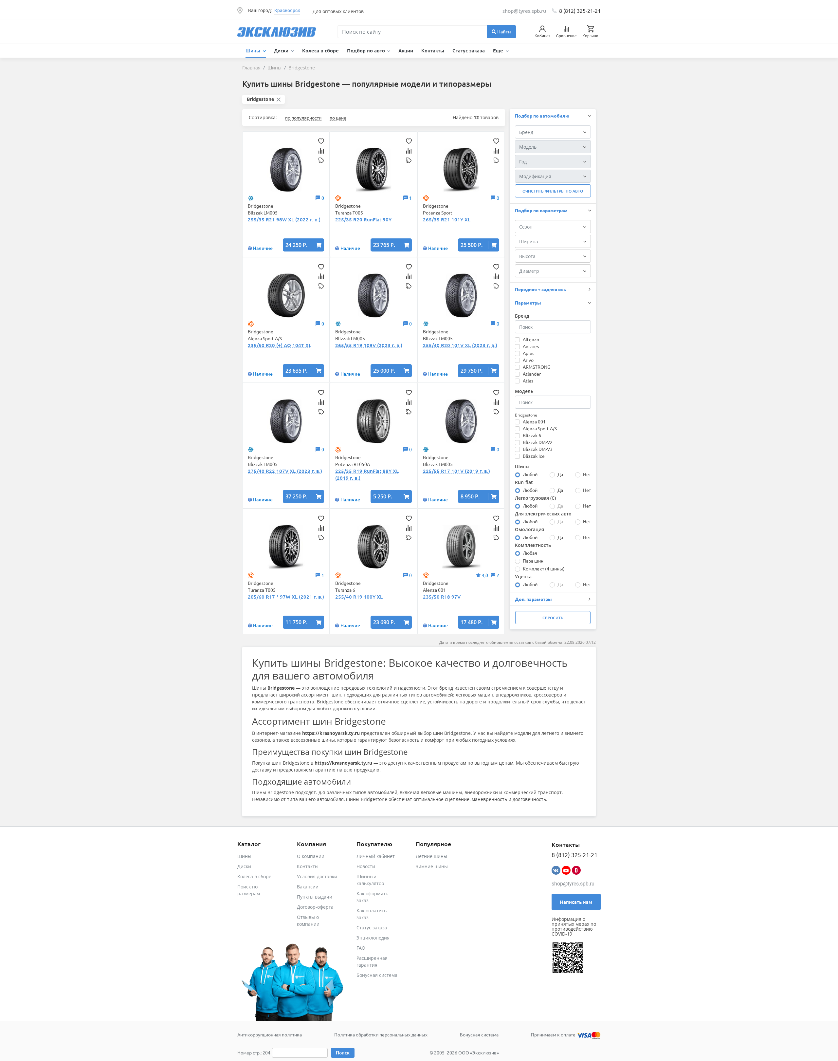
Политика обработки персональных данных (381, 1034)
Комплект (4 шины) (544, 568)
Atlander (532, 374)
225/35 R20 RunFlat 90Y (363, 219)
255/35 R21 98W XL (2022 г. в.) (284, 219)
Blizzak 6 (532, 435)
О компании (310, 856)
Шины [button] (254, 50)
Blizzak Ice (534, 456)
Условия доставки (317, 876)
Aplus (528, 353)
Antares (531, 346)
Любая (530, 553)
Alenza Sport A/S (540, 428)
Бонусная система (376, 975)
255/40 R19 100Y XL (359, 596)
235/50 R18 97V (442, 596)
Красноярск (287, 10)
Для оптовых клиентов (338, 11)
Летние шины (431, 856)
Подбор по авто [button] (366, 50)
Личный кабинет (375, 856)
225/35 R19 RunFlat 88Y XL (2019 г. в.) (367, 474)
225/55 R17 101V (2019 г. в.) (456, 471)
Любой (530, 474)
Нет (587, 474)
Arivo (528, 360)
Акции (405, 50)
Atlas (528, 380)
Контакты (432, 50)
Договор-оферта (315, 907)
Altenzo (531, 339)
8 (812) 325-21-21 (580, 10)
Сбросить (552, 618)
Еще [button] (498, 50)
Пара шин (533, 561)
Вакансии (308, 887)
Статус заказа (468, 50)
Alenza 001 (534, 421)
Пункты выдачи (314, 897)
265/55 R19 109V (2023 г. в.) (368, 345)
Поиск (343, 1053)
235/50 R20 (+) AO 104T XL (279, 345)
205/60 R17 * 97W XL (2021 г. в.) (286, 596)
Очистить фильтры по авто (552, 191)
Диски (244, 866)
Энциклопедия (373, 938)
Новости (365, 866)
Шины (244, 856)
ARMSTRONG (536, 367)
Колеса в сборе (320, 50)
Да (560, 474)
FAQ (360, 948)
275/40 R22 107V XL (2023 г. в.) (285, 471)
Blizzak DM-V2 (538, 442)
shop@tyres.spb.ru (573, 884)
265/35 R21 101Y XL (446, 219)
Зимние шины (432, 866)
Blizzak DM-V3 (538, 449)
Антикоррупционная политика (269, 1034)
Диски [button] (282, 50)
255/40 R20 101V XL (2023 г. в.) (460, 345)
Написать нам (576, 902)
